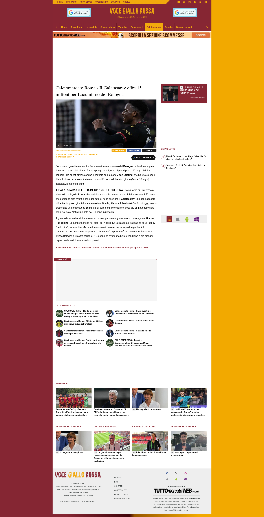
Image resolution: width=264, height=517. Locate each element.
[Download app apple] (195, 2)
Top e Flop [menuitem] (76, 27)
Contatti (118, 486)
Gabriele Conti (65, 157)
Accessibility (120, 490)
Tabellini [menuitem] (122, 27)
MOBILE (126, 2)
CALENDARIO (101, 2)
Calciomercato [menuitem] (154, 27)
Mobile (117, 478)
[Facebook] (179, 2)
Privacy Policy (121, 494)
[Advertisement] (184, 344)
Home (60, 2)
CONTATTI (115, 2)
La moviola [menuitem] (91, 27)
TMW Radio (71, 2)
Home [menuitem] (64, 27)
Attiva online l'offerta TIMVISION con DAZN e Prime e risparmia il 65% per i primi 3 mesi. (103, 247)
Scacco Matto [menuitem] (108, 27)
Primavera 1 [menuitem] (137, 27)
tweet (148, 150)
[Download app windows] (206, 2)
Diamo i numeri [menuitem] (184, 27)
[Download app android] (200, 2)
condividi (133, 150)
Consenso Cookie (122, 498)
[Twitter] (184, 2)
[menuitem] (56, 27)
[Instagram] (190, 2)
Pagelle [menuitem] (169, 27)
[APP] (170, 219)
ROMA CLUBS (86, 2)
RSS (116, 482)
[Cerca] (207, 27)
